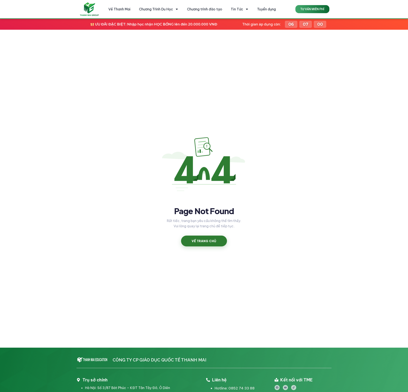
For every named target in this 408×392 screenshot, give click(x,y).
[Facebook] (277, 387)
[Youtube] (285, 387)
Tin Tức (237, 9)
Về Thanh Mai (119, 9)
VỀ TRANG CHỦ (204, 241)
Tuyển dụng (266, 9)
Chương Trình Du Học (156, 9)
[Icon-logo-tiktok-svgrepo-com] (293, 387)
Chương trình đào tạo (204, 9)
